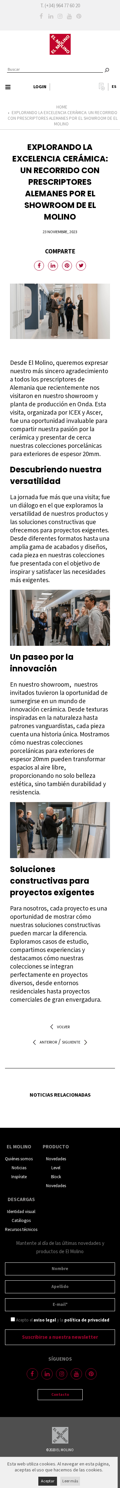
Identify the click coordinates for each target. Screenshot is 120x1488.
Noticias (19, 1168)
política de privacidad (86, 1320)
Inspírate (19, 1177)
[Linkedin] (51, 16)
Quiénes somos (19, 1159)
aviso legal (45, 1320)
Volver (63, 1027)
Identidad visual (21, 1212)
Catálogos (21, 1221)
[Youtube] (69, 16)
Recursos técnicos (21, 1230)
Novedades (56, 1159)
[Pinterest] (79, 16)
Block (56, 1177)
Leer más (70, 1481)
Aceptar (47, 1481)
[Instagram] (60, 16)
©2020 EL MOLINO (60, 1450)
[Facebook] (41, 16)
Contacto (60, 1394)
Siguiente (71, 1042)
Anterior (48, 1042)
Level (55, 1168)
